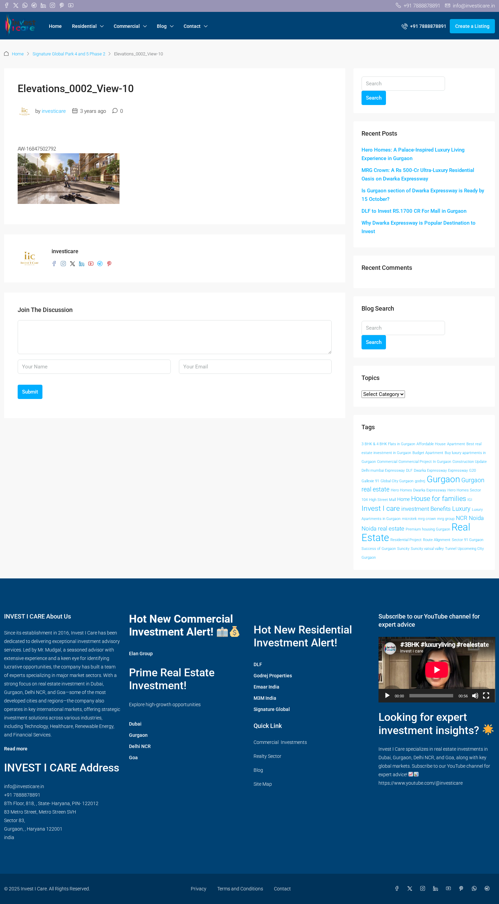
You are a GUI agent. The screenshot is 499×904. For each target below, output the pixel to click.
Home (55, 26)
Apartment (456, 444)
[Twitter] (411, 888)
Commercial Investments (280, 742)
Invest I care (381, 508)
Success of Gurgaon (379, 548)
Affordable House (431, 444)
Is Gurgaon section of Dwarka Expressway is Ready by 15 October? (423, 195)
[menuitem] (424, 26)
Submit (30, 392)
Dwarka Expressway (430, 470)
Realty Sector (267, 756)
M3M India (265, 698)
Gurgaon (443, 479)
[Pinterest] (462, 888)
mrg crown (427, 519)
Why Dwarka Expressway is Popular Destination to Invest (419, 227)
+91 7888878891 (22, 795)
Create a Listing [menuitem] (472, 26)
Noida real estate (383, 528)
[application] (436, 669)
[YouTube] (450, 888)
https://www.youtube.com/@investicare (420, 783)
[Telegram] (488, 888)
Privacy (198, 888)
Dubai (135, 724)
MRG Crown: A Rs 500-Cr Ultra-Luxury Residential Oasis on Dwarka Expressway (418, 174)
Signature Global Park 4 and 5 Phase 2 (69, 53)
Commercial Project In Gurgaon (425, 461)
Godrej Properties (273, 675)
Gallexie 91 (370, 481)
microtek (409, 519)
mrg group (446, 519)
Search (374, 98)
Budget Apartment (427, 453)
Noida (476, 518)
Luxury (461, 508)
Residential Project (406, 540)
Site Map (263, 784)
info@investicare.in (24, 786)
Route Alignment (436, 540)
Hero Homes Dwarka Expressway (418, 490)
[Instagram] (424, 888)
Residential (84, 26)
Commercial (127, 26)
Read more (15, 748)
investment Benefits (426, 509)
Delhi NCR (140, 746)
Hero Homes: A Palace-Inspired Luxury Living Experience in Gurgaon (413, 154)
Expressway (458, 470)
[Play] (387, 695)
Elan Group (141, 653)
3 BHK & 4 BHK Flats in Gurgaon (388, 444)
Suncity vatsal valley (427, 548)
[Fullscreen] (486, 695)
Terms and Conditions (240, 888)
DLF (409, 470)
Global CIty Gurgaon (397, 481)
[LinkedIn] (437, 888)
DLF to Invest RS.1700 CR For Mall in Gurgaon (414, 211)
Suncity (403, 548)
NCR (461, 518)
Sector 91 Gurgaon (467, 540)
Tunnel (450, 548)
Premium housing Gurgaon (428, 529)
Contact (192, 26)
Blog (162, 26)
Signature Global (272, 709)
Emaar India (266, 687)
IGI (469, 500)
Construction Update (469, 461)
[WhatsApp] (475, 888)
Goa (133, 757)
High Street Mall (382, 500)
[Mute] (475, 695)
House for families (438, 498)
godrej (420, 481)
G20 (472, 470)
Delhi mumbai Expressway (383, 470)
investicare (54, 111)
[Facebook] (398, 888)
